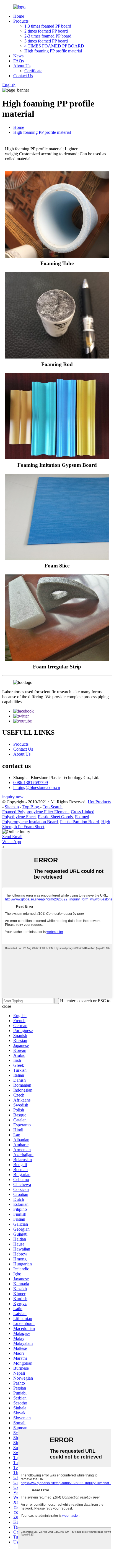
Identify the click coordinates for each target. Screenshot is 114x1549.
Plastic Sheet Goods (55, 816)
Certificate (33, 70)
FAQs (18, 60)
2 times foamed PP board (46, 31)
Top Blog (31, 806)
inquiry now (13, 797)
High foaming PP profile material (53, 51)
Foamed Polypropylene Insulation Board (45, 819)
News (18, 56)
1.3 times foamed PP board (47, 26)
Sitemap (12, 806)
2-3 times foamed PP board (47, 36)
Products (20, 21)
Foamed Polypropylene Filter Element (35, 811)
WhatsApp (11, 841)
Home (18, 16)
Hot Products (99, 801)
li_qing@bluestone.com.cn (36, 787)
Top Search (53, 806)
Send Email (12, 836)
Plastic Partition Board (79, 821)
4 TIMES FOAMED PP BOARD (54, 46)
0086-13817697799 (30, 782)
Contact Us (23, 75)
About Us (21, 65)
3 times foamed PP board (46, 41)
